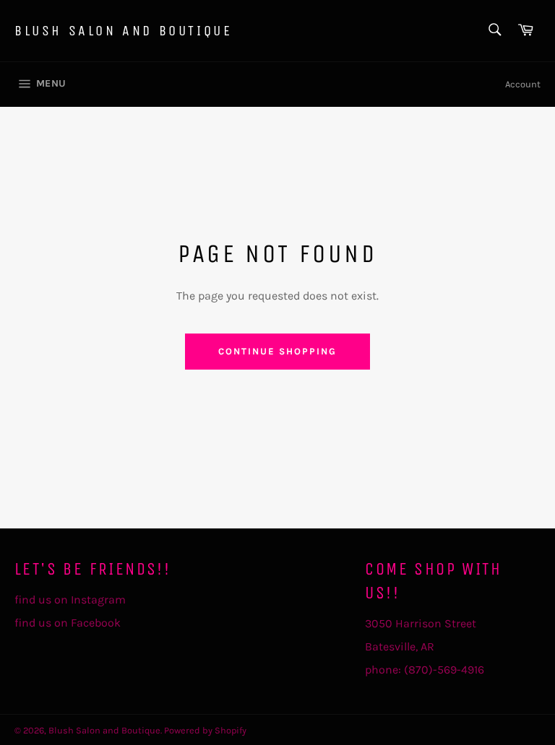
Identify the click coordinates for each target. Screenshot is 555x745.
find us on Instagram (70, 599)
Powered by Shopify (205, 730)
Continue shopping (277, 351)
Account (523, 84)
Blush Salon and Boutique (123, 30)
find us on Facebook (67, 622)
